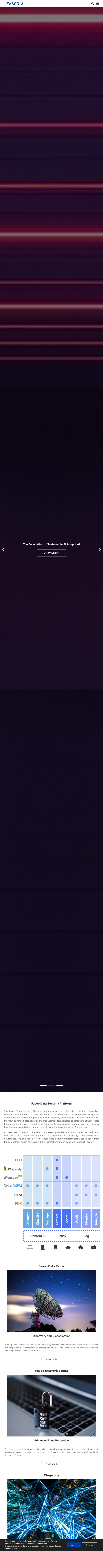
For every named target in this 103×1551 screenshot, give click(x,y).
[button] (99, 3)
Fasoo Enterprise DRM (51, 1370)
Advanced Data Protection (51, 1440)
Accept (74, 1545)
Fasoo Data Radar (51, 1266)
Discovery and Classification (51, 1336)
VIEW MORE (51, 553)
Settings (89, 1545)
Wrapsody (51, 1475)
